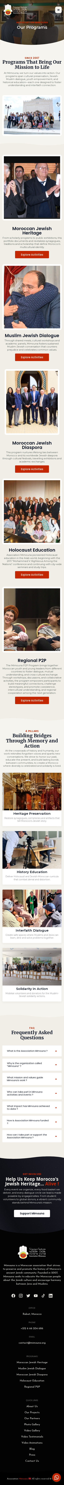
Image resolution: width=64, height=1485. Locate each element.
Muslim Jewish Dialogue (32, 1368)
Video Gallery (32, 1430)
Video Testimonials (32, 1436)
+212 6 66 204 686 (32, 1328)
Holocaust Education (32, 1380)
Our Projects (32, 1412)
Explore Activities (32, 255)
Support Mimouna (32, 1213)
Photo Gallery (32, 1424)
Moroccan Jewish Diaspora (32, 1374)
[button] (58, 10)
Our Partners (32, 1418)
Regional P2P (32, 1387)
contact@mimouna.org (32, 1343)
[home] (15, 9)
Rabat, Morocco (32, 1314)
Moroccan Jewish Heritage (32, 1362)
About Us (32, 1406)
